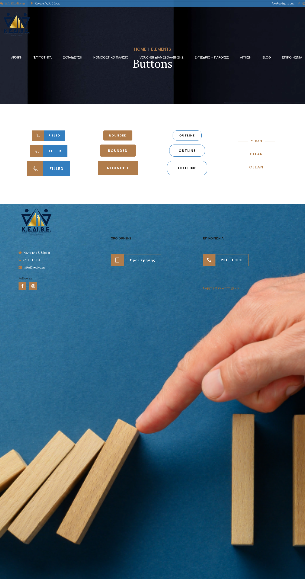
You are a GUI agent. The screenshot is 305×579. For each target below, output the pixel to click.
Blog (267, 57)
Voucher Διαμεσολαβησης (162, 57)
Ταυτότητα (42, 57)
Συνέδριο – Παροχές (212, 57)
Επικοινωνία (292, 57)
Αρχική (16, 57)
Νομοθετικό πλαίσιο (110, 57)
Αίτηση (245, 57)
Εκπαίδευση (72, 57)
